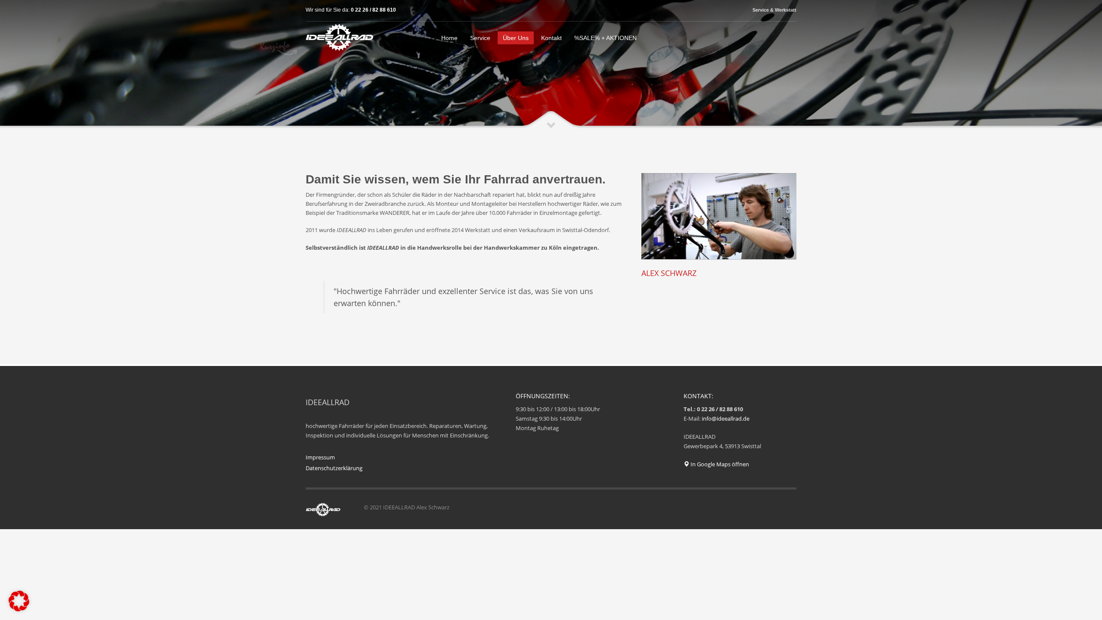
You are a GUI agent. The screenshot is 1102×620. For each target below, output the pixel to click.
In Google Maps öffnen (719, 464)
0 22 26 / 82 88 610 (373, 10)
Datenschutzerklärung (334, 468)
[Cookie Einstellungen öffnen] (19, 609)
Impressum (320, 457)
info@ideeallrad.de (725, 418)
